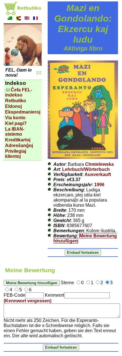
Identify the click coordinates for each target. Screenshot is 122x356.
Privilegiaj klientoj (15, 154)
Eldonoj (13, 106)
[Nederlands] (18, 18)
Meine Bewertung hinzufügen (85, 238)
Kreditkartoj (17, 139)
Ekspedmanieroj (22, 112)
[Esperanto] (10, 18)
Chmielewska (99, 164)
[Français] (35, 18)
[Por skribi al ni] (38, 72)
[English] (27, 18)
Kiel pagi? (16, 123)
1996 (99, 184)
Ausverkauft (98, 174)
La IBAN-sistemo (14, 132)
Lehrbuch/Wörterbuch (86, 169)
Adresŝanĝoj (19, 145)
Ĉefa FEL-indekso (18, 92)
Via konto (15, 117)
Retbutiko (15, 100)
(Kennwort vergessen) (27, 300)
